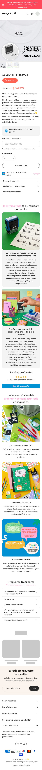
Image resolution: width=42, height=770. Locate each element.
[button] (21, 165)
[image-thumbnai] (3, 65)
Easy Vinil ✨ (24, 759)
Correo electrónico (12, 688)
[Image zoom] (21, 41)
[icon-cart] (32, 13)
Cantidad (7, 153)
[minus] (4, 158)
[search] (27, 13)
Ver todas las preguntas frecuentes (20, 585)
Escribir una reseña (21, 386)
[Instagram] (24, 743)
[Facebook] (18, 743)
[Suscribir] (37, 725)
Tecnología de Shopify (21, 765)
